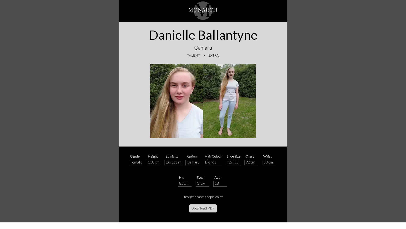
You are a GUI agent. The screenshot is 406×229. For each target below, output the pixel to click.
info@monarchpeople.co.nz (203, 197)
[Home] (203, 11)
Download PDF (203, 208)
